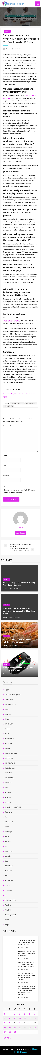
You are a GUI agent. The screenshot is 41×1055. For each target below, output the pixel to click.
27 (30, 1027)
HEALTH (7, 31)
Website (6, 475)
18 (20, 1023)
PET (6, 846)
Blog (7, 719)
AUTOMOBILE (10, 704)
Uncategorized (10, 915)
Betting (8, 714)
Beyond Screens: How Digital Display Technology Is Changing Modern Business (27, 976)
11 (20, 1018)
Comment (7, 426)
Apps (7, 690)
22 (5, 1027)
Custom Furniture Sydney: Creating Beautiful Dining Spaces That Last (27, 942)
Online (7, 836)
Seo (6, 861)
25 (20, 1027)
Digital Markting (11, 753)
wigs (7, 925)
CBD (7, 734)
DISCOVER (9, 758)
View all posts (20, 533)
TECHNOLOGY (10, 900)
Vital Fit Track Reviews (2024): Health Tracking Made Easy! (19, 668)
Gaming (8, 797)
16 (10, 1023)
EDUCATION (10, 763)
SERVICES (9, 866)
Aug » (9, 1037)
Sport (7, 895)
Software (8, 890)
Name (5, 455)
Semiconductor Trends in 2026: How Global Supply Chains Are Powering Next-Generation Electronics (26, 990)
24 (15, 1027)
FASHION (8, 773)
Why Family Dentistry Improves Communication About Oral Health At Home (19, 611)
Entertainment (10, 768)
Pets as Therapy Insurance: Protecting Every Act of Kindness (19, 583)
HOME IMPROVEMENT (13, 807)
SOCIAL (8, 885)
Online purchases (29, 403)
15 (5, 1023)
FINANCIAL (9, 778)
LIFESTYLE (9, 822)
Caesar (8, 49)
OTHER (8, 841)
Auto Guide (9, 699)
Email (5, 465)
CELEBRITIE (9, 739)
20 (30, 1023)
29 (5, 1032)
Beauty (7, 709)
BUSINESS (9, 724)
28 (35, 1027)
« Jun (4, 1037)
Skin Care (8, 871)
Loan (7, 827)
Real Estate (9, 851)
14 (35, 1018)
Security (8, 856)
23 (10, 1027)
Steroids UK (9, 406)
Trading (8, 905)
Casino (7, 729)
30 (10, 1032)
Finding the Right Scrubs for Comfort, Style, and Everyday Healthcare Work (27, 964)
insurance (8, 812)
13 (30, 1018)
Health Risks (16, 403)
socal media (9, 880)
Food (7, 787)
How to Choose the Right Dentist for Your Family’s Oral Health (26, 953)
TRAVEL (8, 910)
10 (15, 1018)
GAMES (8, 792)
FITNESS (8, 783)
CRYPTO (8, 743)
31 (15, 1032)
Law (6, 817)
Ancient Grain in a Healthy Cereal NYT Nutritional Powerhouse (19, 640)
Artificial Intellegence (12, 694)
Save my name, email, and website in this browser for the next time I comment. (20, 491)
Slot (6, 876)
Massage (8, 831)
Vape (7, 920)
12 (25, 1018)
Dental (7, 748)
